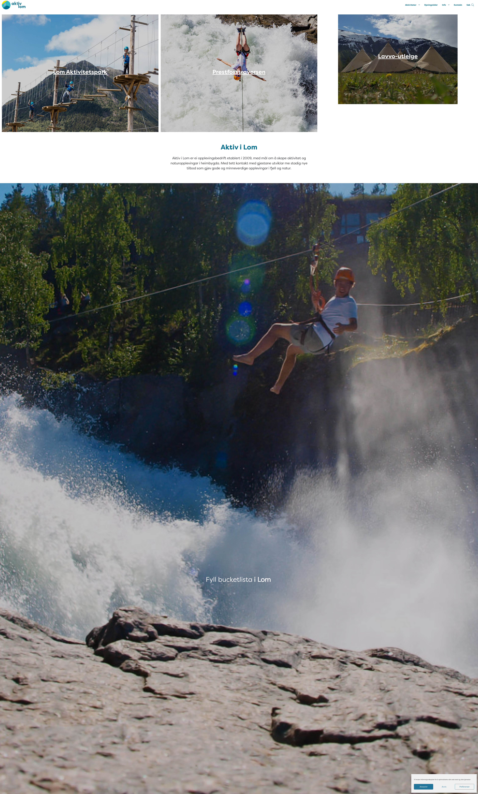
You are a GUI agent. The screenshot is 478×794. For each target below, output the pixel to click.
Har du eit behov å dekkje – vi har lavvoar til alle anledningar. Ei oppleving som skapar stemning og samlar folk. (397, 68)
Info (444, 5)
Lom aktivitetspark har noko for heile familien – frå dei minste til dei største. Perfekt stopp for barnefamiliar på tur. (80, 82)
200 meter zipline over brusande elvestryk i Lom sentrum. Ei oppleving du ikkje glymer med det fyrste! (239, 82)
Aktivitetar (410, 5)
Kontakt (458, 5)
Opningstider (431, 5)
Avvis (444, 787)
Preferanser (464, 787)
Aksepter (423, 787)
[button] (470, 5)
